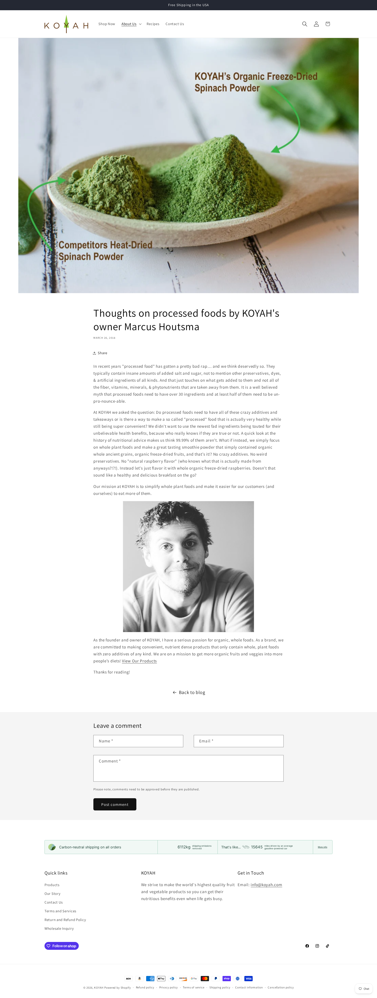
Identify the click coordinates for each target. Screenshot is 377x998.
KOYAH (98, 987)
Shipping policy (219, 987)
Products (52, 884)
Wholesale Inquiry (59, 928)
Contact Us (54, 902)
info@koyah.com (266, 884)
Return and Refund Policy (65, 919)
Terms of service (193, 987)
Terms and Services (60, 911)
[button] (131, 24)
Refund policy (145, 987)
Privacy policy (168, 987)
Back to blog (192, 692)
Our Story (52, 893)
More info (322, 847)
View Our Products (139, 661)
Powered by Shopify (117, 987)
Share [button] (102, 352)
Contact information (249, 987)
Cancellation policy (281, 987)
